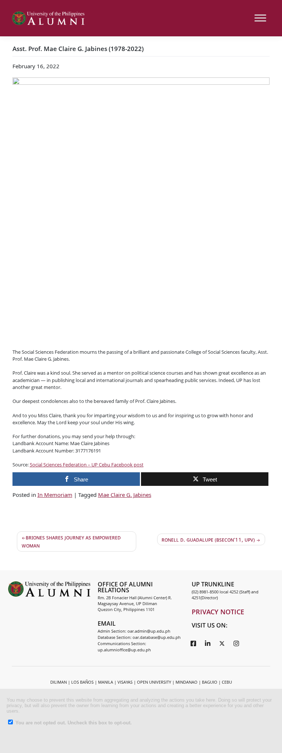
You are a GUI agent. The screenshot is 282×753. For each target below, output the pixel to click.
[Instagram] (236, 642)
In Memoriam (54, 494)
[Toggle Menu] (260, 18)
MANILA (105, 682)
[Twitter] (222, 642)
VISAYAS (125, 682)
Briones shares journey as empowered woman (71, 541)
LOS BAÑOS (82, 682)
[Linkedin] (207, 642)
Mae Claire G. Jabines (124, 494)
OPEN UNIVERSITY (154, 682)
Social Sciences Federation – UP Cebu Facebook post (87, 464)
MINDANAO (187, 682)
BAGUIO (209, 682)
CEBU (227, 682)
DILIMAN (58, 682)
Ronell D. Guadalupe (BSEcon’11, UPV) (208, 539)
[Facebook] (193, 642)
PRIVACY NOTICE (218, 611)
